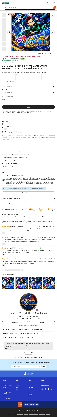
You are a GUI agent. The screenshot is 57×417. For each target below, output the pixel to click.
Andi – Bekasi (45, 248)
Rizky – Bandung (44, 226)
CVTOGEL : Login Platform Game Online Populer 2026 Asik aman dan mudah (24, 72)
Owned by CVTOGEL (25, 316)
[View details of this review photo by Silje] (35, 283)
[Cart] (54, 3)
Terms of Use (20, 414)
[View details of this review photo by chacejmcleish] (22, 283)
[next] (52, 283)
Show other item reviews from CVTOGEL (44, 270)
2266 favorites (28, 354)
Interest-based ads (33, 414)
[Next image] (52, 32)
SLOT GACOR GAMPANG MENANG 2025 (34, 357)
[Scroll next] (46, 221)
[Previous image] (9, 32)
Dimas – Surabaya (44, 237)
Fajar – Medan (45, 258)
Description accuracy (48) (44, 221)
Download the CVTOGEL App (31, 404)
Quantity (4, 99)
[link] (3, 270)
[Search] (54, 8)
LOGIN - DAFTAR (40, 3)
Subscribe (42, 366)
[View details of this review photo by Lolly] (8, 283)
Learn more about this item (28, 145)
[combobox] (28, 8)
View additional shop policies (28, 192)
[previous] (4, 283)
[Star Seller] (7, 81)
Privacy (26, 414)
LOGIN (28, 107)
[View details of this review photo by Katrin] (49, 283)
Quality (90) (5, 221)
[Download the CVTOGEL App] (20, 404)
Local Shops (42, 414)
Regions (48, 414)
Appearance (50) (31, 221)
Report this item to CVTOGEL (47, 53)
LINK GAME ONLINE (18, 357)
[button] (37, 310)
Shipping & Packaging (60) (18, 221)
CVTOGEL (4, 81)
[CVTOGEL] (5, 5)
